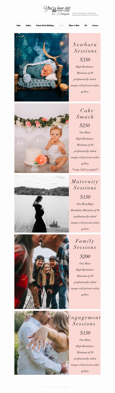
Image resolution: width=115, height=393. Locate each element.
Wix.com (67, 387)
